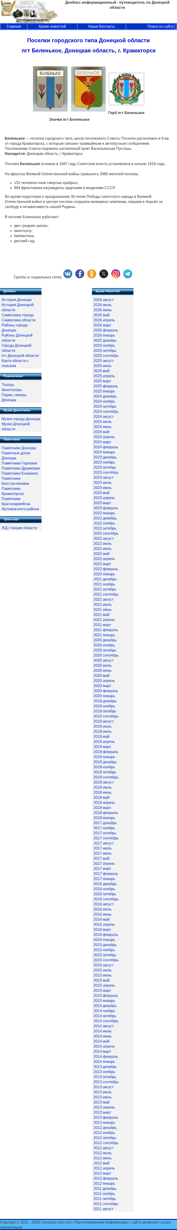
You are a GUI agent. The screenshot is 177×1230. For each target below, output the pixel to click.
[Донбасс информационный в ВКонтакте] (67, 277)
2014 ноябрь (104, 1011)
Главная (14, 26)
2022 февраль (106, 569)
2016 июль (103, 909)
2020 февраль (106, 691)
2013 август (104, 1087)
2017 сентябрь (106, 838)
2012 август (104, 1148)
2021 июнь (103, 610)
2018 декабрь (105, 762)
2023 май (101, 493)
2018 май (101, 797)
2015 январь (104, 1001)
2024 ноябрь (104, 401)
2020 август (104, 660)
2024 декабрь (105, 396)
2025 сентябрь (106, 356)
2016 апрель (104, 924)
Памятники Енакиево (20, 473)
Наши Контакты (101, 26)
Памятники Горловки (19, 463)
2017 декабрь (105, 823)
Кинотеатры (12, 390)
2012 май (101, 1163)
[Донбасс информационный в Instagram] (115, 277)
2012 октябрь (105, 1138)
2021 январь (104, 635)
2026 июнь (103, 310)
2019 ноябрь (104, 706)
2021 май (101, 615)
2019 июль (103, 726)
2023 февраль (106, 508)
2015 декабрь (105, 945)
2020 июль (103, 665)
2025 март (102, 381)
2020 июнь (103, 670)
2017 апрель (104, 863)
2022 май (101, 554)
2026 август (104, 300)
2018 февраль (106, 813)
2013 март (102, 1112)
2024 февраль (106, 447)
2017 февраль (106, 874)
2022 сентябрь (106, 533)
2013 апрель (104, 1107)
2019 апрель (104, 742)
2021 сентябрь (106, 594)
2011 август (103, 1209)
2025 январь (104, 391)
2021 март (102, 625)
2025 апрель (104, 376)
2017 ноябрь (104, 828)
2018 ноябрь (104, 767)
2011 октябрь (105, 1199)
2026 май (101, 315)
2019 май (101, 737)
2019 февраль (106, 752)
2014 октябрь (105, 1016)
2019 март (102, 747)
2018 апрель (104, 803)
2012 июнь (103, 1158)
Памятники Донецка (19, 448)
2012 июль (103, 1153)
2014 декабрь (105, 1006)
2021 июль (103, 604)
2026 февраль (106, 330)
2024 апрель (104, 437)
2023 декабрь (105, 457)
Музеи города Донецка (21, 419)
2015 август (104, 965)
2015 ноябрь (104, 950)
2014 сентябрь (106, 1021)
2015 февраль (106, 996)
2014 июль (103, 1031)
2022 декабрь (105, 518)
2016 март (102, 930)
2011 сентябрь (106, 1204)
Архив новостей (52, 26)
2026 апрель (104, 320)
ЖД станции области (19, 528)
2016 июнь (103, 914)
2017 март (102, 869)
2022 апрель (104, 559)
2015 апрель (104, 985)
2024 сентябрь (106, 411)
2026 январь (104, 335)
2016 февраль (106, 935)
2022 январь (104, 574)
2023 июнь (103, 488)
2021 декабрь (105, 579)
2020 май (101, 676)
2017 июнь (103, 853)
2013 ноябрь (104, 1072)
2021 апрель (104, 620)
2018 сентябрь (106, 777)
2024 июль (103, 422)
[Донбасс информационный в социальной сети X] (103, 277)
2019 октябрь (105, 711)
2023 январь (104, 513)
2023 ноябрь (104, 462)
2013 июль (103, 1092)
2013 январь (104, 1122)
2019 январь (104, 757)
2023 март (102, 503)
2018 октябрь (105, 772)
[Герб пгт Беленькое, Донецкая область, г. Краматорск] (126, 104)
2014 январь (104, 1062)
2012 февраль (106, 1178)
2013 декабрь (105, 1067)
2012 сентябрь (106, 1143)
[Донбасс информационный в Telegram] (127, 277)
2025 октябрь (105, 351)
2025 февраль (106, 386)
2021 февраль (106, 630)
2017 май (101, 858)
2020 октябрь (105, 650)
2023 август (104, 477)
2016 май (101, 919)
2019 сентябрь (106, 716)
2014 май (101, 1041)
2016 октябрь (105, 894)
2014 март (102, 1051)
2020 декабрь (105, 640)
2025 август (104, 361)
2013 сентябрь (106, 1082)
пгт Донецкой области (20, 356)
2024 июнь (103, 427)
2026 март (102, 325)
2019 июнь (103, 731)
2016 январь (104, 940)
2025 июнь (103, 366)
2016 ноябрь (104, 889)
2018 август (104, 782)
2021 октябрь (105, 589)
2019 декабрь (105, 701)
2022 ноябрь (104, 523)
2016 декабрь (105, 884)
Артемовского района (20, 509)
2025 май (101, 371)
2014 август (104, 1026)
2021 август (104, 599)
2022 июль (103, 544)
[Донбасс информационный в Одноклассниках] (91, 277)
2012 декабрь (105, 1128)
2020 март (102, 686)
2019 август (104, 721)
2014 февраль (106, 1056)
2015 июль (103, 970)
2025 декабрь (105, 340)
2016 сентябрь (106, 899)
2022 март (102, 564)
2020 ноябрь (104, 645)
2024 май (101, 432)
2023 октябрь (105, 467)
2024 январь (104, 452)
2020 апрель (104, 681)
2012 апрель (104, 1168)
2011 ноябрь (104, 1194)
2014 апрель (104, 1046)
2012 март (102, 1173)
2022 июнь (103, 549)
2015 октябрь (105, 955)
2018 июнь (103, 792)
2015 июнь (103, 975)
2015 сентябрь (106, 960)
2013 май (101, 1102)
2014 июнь (103, 1036)
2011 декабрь (105, 1189)
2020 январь (104, 696)
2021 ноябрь (104, 584)
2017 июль (103, 848)
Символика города (18, 315)
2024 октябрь (105, 406)
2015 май (101, 980)
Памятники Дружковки (21, 468)
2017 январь (104, 879)
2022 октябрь (105, 528)
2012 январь (104, 1183)
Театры (8, 385)
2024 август (104, 417)
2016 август (104, 904)
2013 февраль (106, 1117)
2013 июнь (103, 1097)
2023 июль (103, 483)
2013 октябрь (105, 1077)
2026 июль (103, 305)
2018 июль (103, 787)
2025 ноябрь (104, 345)
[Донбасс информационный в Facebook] (79, 277)
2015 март (102, 990)
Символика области (18, 320)
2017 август (104, 843)
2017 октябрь (105, 833)
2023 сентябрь (106, 472)
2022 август (104, 538)
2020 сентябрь (106, 655)
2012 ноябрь (104, 1133)
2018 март (102, 808)
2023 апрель (104, 498)
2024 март (102, 442)
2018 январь (104, 818)
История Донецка (17, 300)
